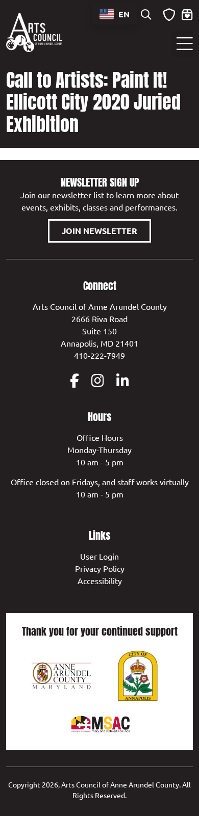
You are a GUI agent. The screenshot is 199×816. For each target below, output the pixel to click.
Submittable (169, 15)
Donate (187, 15)
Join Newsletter (99, 230)
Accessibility (100, 580)
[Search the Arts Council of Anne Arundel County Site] (146, 15)
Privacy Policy (100, 568)
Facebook (74, 381)
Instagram (97, 381)
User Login (99, 556)
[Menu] (182, 44)
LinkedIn (122, 381)
